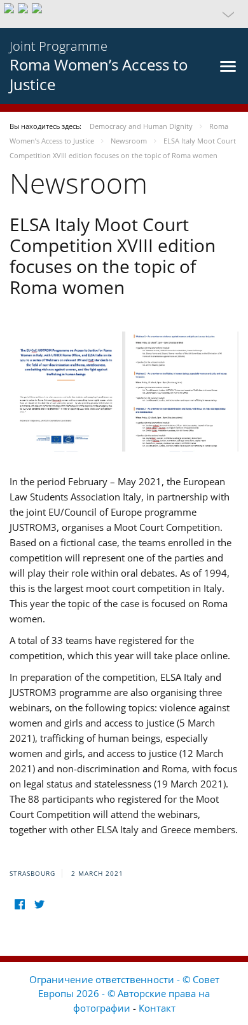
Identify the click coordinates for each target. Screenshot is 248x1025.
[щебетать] (39, 904)
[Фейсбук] (19, 904)
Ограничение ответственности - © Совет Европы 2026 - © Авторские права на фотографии (124, 993)
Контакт (157, 1008)
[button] (124, 14)
